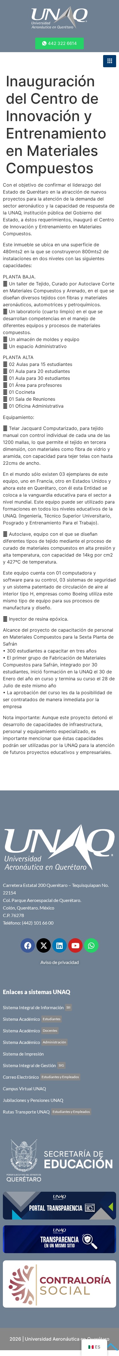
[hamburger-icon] (109, 61)
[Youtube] (75, 945)
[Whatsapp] (91, 945)
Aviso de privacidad (59, 962)
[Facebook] (28, 945)
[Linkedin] (59, 945)
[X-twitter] (43, 945)
